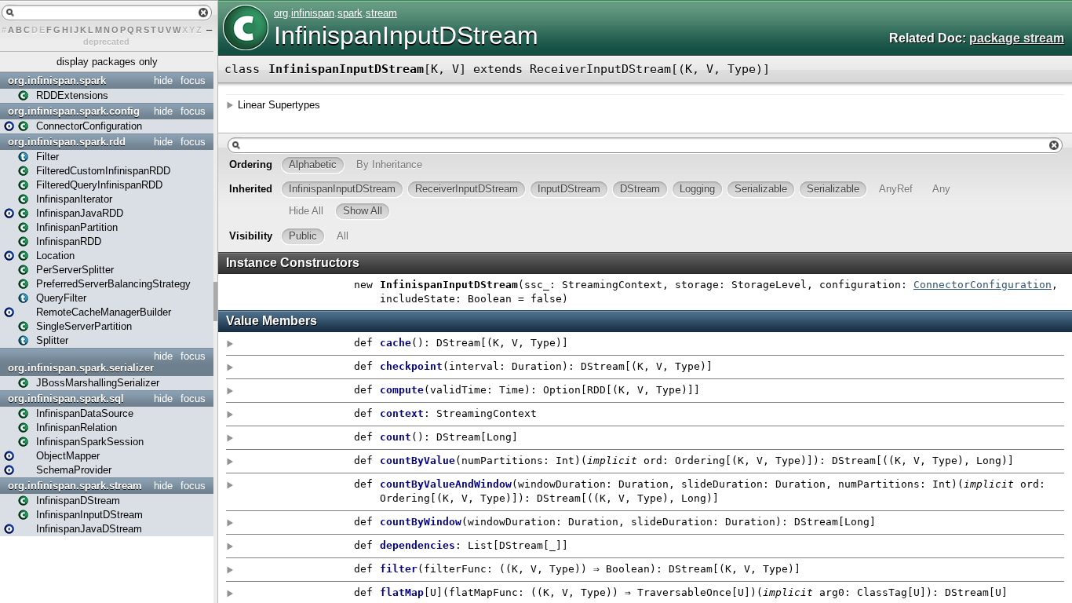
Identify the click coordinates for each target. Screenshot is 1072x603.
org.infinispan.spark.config (74, 111)
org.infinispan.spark (57, 80)
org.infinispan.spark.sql (66, 398)
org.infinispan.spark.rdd (67, 142)
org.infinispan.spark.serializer (81, 368)
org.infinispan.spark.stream (75, 486)
